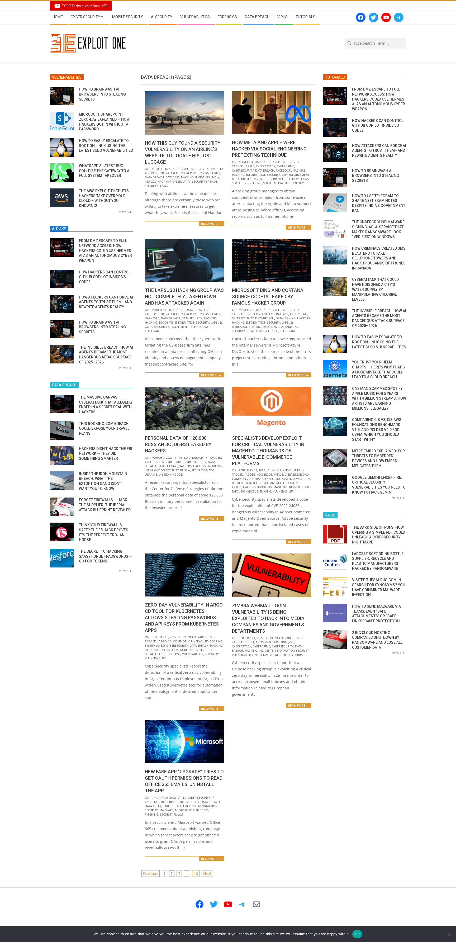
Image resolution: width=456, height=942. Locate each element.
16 (196, 873)
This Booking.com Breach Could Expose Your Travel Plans (104, 429)
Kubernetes (189, 650)
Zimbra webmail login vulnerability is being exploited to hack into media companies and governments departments (268, 618)
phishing (151, 814)
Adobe (250, 474)
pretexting (249, 179)
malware (166, 810)
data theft (253, 483)
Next (207, 873)
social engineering (247, 183)
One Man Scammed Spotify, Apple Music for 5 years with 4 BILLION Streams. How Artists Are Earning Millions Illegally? (379, 398)
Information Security (174, 181)
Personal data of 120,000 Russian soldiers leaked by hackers (178, 444)
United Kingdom (171, 474)
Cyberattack (168, 173)
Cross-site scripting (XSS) (275, 642)
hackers (299, 170)
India (215, 177)
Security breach (204, 181)
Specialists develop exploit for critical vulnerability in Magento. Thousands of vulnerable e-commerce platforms (268, 450)
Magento (280, 487)
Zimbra (297, 655)
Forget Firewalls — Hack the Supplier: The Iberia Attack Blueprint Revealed (105, 505)
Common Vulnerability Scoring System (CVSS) (267, 479)
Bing (249, 314)
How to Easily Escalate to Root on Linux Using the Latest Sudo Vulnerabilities (106, 146)
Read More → (211, 224)
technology (294, 183)
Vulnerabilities (288, 470)
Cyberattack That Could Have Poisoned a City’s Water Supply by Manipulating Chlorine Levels (375, 289)
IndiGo (150, 181)
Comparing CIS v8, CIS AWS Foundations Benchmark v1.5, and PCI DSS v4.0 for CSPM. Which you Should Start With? (376, 430)
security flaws (156, 186)
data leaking (286, 318)
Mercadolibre (243, 327)
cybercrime (188, 173)
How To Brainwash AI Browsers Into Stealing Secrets (102, 94)
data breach (154, 177)
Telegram (152, 331)
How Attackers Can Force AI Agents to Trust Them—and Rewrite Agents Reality (106, 302)
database (172, 177)
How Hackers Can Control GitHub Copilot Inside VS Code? (104, 277)
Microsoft (263, 327)
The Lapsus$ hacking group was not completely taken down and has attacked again (184, 296)
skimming (264, 491)
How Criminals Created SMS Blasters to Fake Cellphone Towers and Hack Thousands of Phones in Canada (379, 258)
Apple (250, 166)
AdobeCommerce (270, 474)
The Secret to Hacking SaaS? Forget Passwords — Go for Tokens (105, 556)
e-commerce (272, 483)
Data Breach (195, 310)
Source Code (268, 331)
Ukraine (151, 474)
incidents (202, 177)
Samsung (292, 327)
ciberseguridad (297, 474)
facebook (283, 170)
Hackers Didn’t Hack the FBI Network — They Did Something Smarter (105, 454)
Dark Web (152, 318)
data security (192, 318)
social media (273, 183)
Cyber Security (193, 169)
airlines (151, 173)
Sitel (184, 327)
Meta (236, 179)
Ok (357, 934)
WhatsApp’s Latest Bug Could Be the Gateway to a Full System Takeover (104, 171)
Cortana (261, 314)
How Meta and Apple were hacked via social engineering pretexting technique (269, 149)
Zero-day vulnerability (273, 655)
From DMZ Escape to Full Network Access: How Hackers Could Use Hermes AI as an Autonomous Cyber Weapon (105, 251)
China (250, 642)
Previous (150, 873)
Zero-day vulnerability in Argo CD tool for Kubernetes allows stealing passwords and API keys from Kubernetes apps (184, 617)
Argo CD (165, 641)
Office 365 (200, 810)
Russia (185, 470)
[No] (449, 934)
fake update (172, 806)
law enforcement (295, 175)
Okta (149, 327)
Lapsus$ (217, 322)
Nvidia (278, 327)
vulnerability (283, 491)
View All (125, 212)
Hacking (187, 177)
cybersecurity (209, 173)
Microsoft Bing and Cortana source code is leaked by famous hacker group (267, 296)
